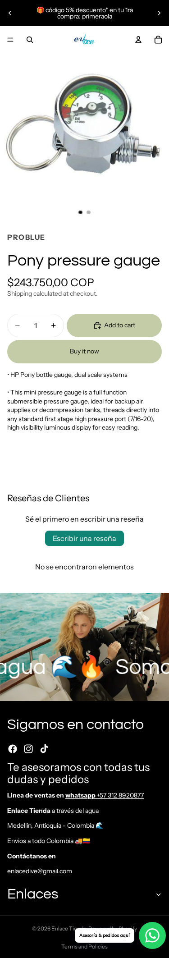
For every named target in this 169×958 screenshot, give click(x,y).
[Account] (138, 40)
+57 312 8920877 (104, 795)
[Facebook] (12, 749)
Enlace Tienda (68, 928)
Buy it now (84, 351)
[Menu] (10, 39)
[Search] (30, 40)
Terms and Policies (84, 946)
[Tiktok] (44, 749)
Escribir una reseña (84, 538)
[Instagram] (28, 749)
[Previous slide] (10, 13)
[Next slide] (159, 13)
